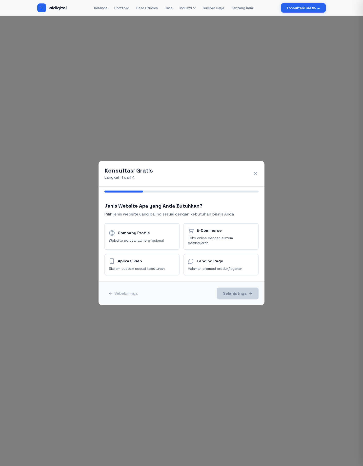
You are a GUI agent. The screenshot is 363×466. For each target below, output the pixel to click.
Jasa (169, 8)
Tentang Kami (242, 8)
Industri (186, 8)
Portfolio (121, 8)
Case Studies (147, 8)
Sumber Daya (213, 8)
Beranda (100, 8)
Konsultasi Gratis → (303, 8)
